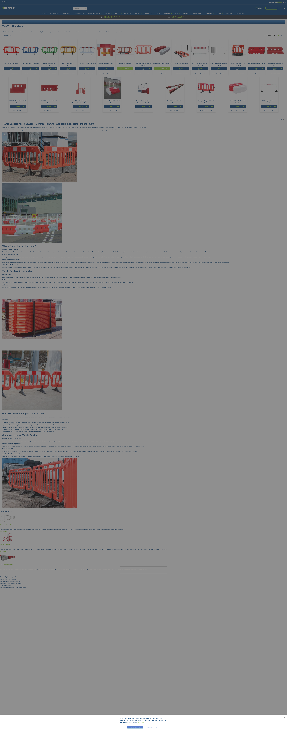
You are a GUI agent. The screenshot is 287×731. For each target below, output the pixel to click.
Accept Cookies (135, 727)
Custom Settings (151, 727)
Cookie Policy (140, 722)
